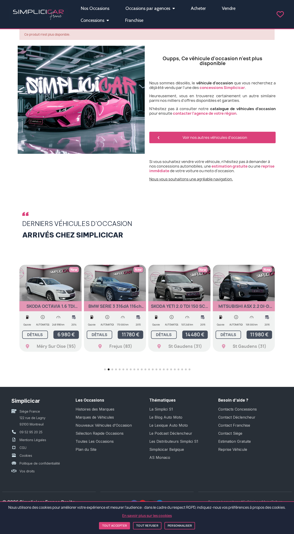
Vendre (228, 8)
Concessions (92, 20)
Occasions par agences (147, 8)
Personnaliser (180, 526)
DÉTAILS (35, 334)
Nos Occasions (95, 8)
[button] (23, 318)
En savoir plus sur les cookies (147, 515)
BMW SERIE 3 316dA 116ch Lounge (114, 308)
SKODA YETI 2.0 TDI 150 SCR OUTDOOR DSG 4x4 (179, 308)
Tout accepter (114, 526)
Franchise (134, 20)
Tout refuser (147, 526)
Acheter (198, 8)
